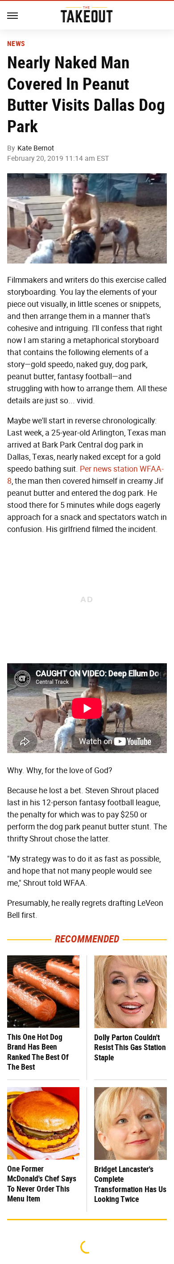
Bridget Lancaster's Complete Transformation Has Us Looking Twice (130, 1184)
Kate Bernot (35, 148)
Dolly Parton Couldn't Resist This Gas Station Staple (130, 1047)
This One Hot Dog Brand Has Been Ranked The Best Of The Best (38, 1052)
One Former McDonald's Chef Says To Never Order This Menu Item (41, 1184)
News (16, 43)
